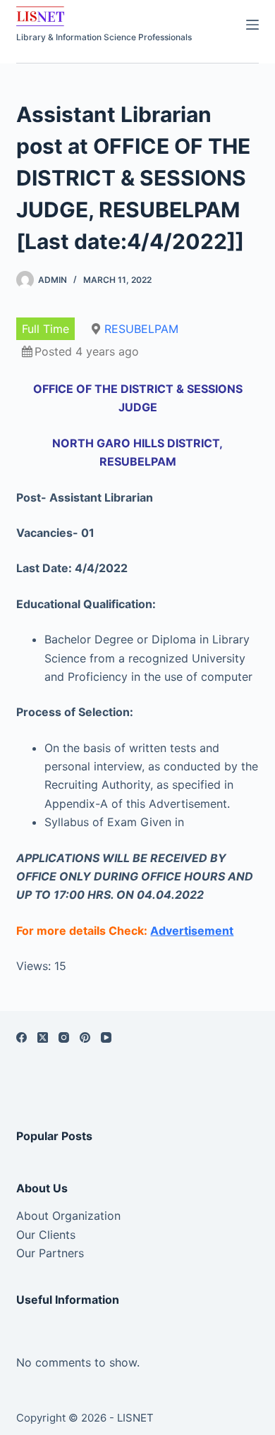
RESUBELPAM (141, 329)
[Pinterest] (85, 1037)
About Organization (68, 1216)
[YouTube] (106, 1037)
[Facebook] (21, 1037)
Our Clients (45, 1235)
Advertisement (191, 931)
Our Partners (50, 1253)
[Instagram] (64, 1037)
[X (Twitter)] (42, 1037)
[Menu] (252, 24)
